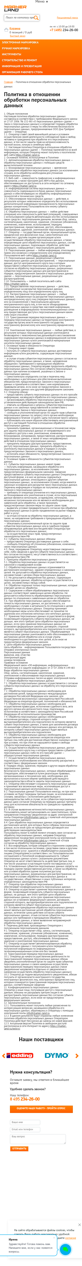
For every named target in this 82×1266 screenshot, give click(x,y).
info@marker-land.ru (35, 817)
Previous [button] (4, 1057)
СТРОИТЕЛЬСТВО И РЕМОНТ (19, 60)
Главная (8, 82)
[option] (22, 1054)
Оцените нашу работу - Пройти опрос (41, 1108)
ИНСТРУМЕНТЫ (11, 54)
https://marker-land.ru (28, 155)
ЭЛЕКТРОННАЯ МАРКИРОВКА (20, 42)
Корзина (15, 29)
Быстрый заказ (17, 36)
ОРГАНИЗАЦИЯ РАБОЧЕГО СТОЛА (22, 72)
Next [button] (77, 1057)
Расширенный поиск (67, 17)
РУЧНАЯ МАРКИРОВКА (16, 48)
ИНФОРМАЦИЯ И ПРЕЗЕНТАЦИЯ (22, 66)
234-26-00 (64, 30)
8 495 (25, 1099)
